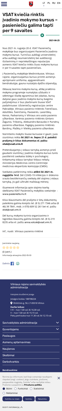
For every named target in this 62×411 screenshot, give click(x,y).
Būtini (9, 388)
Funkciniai (23, 388)
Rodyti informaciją (10, 407)
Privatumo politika (33, 385)
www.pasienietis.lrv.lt (14, 194)
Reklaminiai (12, 393)
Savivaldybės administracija (19, 322)
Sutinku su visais (12, 399)
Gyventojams (10, 329)
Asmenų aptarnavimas (16, 342)
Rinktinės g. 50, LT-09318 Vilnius (28, 303)
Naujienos (8, 348)
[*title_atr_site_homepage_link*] (31, 4)
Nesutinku (42, 399)
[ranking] (17, 247)
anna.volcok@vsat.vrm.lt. (38, 222)
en (58, 3)
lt (44, 3)
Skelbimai (8, 355)
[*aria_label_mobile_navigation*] (4, 4)
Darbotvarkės (10, 361)
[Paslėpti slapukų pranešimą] (58, 377)
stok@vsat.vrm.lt (12, 144)
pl (48, 3)
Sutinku (28, 399)
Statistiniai (39, 388)
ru (53, 3)
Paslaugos (8, 335)
